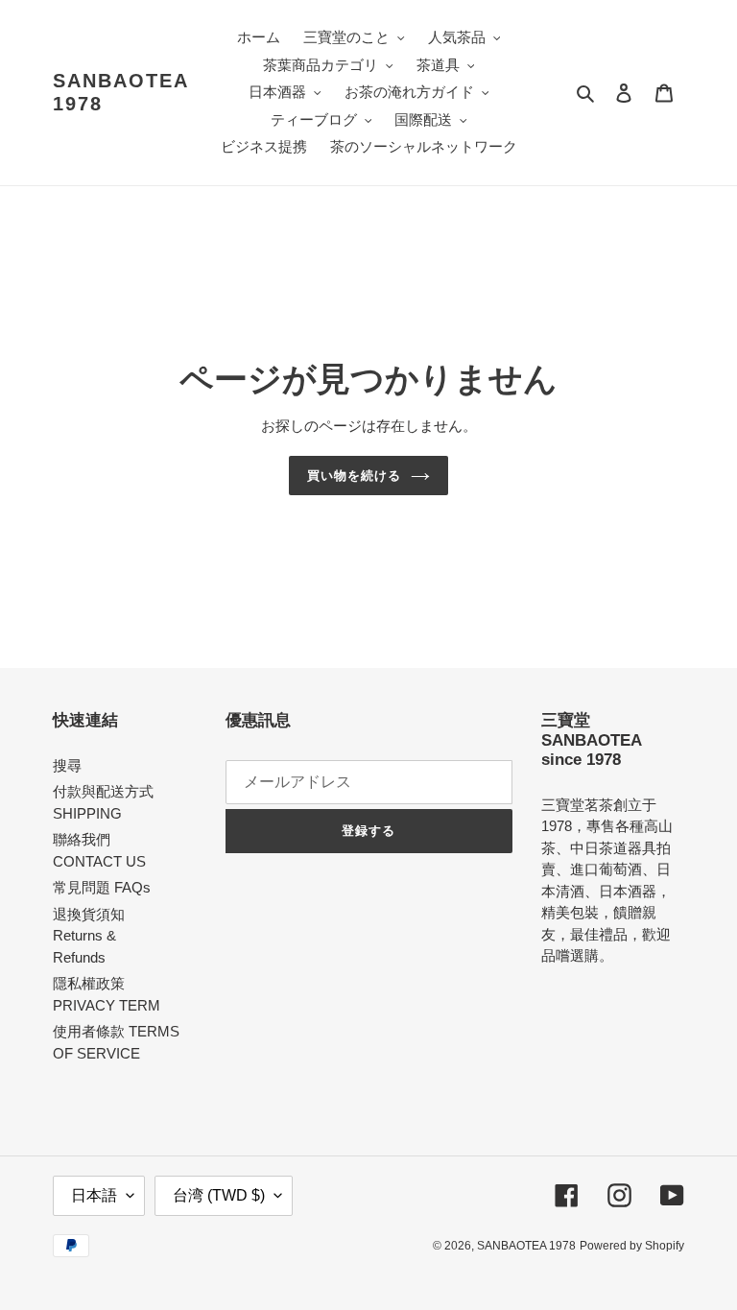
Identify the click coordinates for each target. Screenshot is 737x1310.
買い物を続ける (354, 475)
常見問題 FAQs (102, 887)
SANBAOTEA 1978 (120, 92)
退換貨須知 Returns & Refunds (89, 935)
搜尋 (67, 765)
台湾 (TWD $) (219, 1195)
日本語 (94, 1195)
